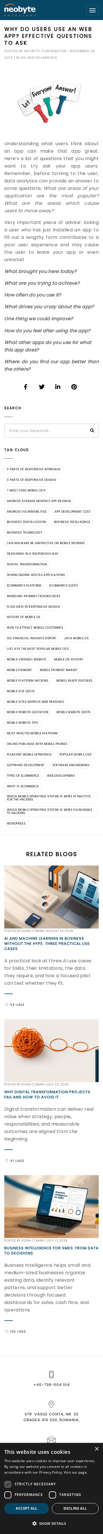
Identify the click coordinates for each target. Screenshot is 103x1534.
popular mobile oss (76, 754)
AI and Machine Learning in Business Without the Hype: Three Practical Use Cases (47, 943)
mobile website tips (22, 723)
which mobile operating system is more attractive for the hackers (48, 798)
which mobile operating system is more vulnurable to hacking (49, 811)
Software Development (25, 765)
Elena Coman (32, 931)
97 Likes (17, 1161)
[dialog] (51, 1488)
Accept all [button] (26, 1508)
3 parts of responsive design (31, 480)
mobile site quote (21, 691)
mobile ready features (74, 680)
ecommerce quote (63, 585)
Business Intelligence (72, 522)
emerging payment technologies (33, 596)
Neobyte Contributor (45, 51)
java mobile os (76, 638)
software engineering (71, 765)
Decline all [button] (75, 1508)
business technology (24, 532)
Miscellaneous (42, 57)
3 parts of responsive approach (34, 469)
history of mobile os (23, 617)
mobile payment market (59, 670)
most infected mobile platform (32, 733)
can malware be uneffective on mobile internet (46, 543)
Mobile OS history (68, 659)
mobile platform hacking (27, 680)
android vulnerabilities (27, 512)
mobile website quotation (28, 712)
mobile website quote (73, 712)
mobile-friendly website (26, 659)
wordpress (16, 823)
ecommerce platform (24, 585)
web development (61, 776)
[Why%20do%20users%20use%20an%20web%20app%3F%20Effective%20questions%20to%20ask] (26, 387)
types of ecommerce (23, 776)
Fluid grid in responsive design (33, 607)
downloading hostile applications (36, 575)
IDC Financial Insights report (31, 638)
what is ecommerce (23, 786)
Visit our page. (76, 1472)
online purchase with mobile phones (37, 744)
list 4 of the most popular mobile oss (38, 649)
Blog (21, 57)
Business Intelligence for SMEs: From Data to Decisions (51, 1251)
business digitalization (26, 522)
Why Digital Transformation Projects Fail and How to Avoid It (47, 1094)
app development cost (73, 512)
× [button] (96, 1449)
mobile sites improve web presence (35, 702)
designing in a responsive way (32, 554)
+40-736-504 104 (51, 1384)
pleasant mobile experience (29, 754)
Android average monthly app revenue (39, 501)
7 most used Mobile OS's (26, 490)
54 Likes (17, 1005)
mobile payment (19, 670)
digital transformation (27, 564)
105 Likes (18, 1332)
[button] (51, 1523)
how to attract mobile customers (35, 628)
